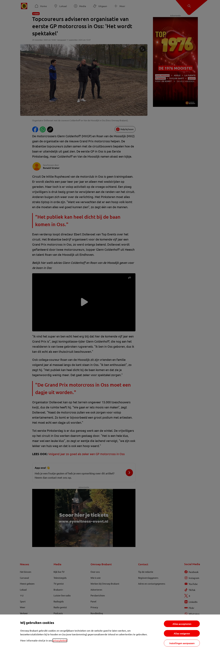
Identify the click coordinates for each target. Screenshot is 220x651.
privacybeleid (60, 640)
